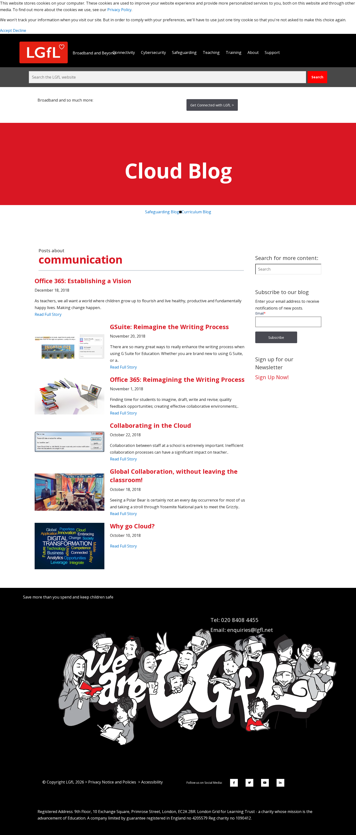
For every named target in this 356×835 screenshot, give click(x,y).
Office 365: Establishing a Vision (83, 281)
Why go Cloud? (132, 526)
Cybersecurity (153, 52)
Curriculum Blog (196, 211)
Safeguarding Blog (162, 211)
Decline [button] (19, 30)
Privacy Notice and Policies (112, 782)
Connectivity (124, 52)
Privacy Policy (119, 9)
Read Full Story (48, 314)
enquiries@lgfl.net (250, 629)
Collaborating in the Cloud (150, 425)
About (253, 52)
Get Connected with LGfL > (212, 105)
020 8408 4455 (240, 619)
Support (272, 52)
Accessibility (152, 782)
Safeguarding (184, 52)
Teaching (211, 52)
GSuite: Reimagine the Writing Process (169, 327)
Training (233, 52)
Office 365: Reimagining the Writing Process (177, 379)
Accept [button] (6, 30)
